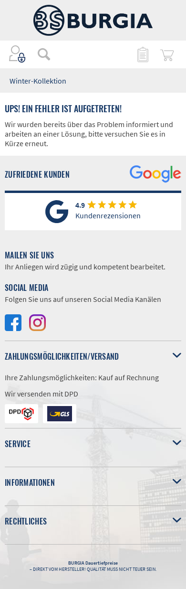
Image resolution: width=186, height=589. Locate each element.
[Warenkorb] (166, 54)
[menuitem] (39, 54)
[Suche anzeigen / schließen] (43, 54)
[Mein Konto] (18, 54)
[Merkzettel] (142, 54)
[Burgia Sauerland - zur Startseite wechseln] (93, 20)
